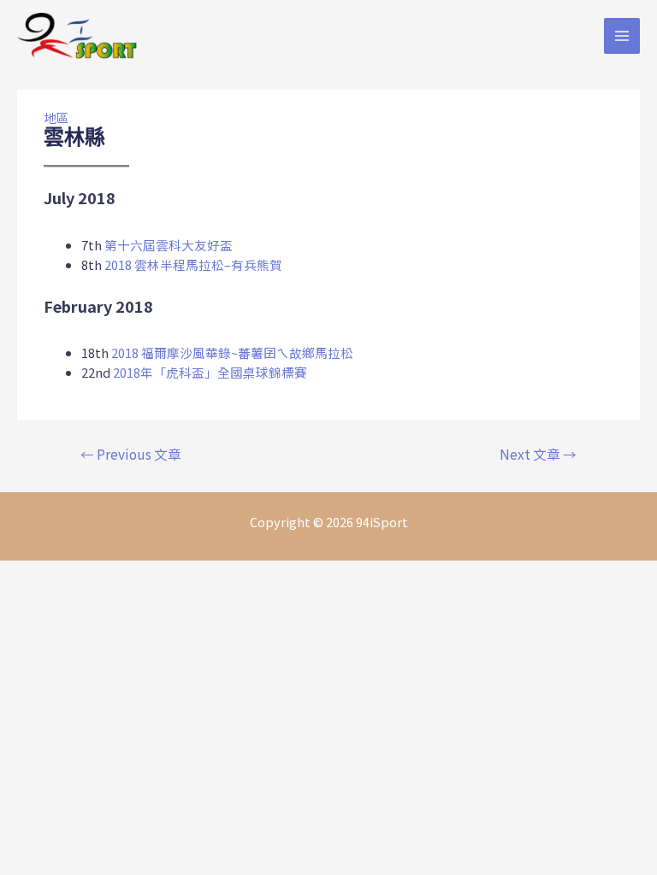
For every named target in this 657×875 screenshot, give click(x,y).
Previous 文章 (130, 453)
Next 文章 (538, 453)
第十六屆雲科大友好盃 (168, 245)
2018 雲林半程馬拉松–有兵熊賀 (193, 264)
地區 (56, 117)
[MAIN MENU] (622, 36)
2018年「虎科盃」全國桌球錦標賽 (210, 372)
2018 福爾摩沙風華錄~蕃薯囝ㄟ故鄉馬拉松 (232, 352)
